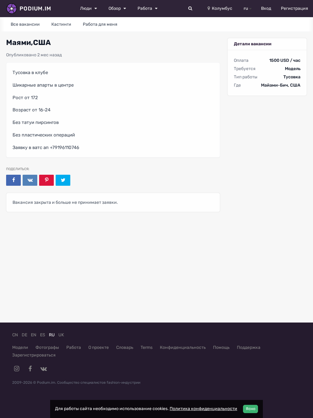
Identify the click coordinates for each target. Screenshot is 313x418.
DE (24, 335)
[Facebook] (13, 180)
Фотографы (47, 347)
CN (15, 335)
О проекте (98, 347)
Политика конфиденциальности (203, 408)
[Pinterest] (46, 180)
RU (52, 335)
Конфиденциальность (183, 347)
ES (42, 335)
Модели (20, 347)
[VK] (30, 180)
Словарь (124, 347)
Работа (73, 347)
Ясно (250, 408)
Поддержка (248, 347)
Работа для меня (100, 24)
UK (61, 335)
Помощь (221, 347)
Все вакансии (25, 24)
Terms (147, 347)
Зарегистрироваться (34, 355)
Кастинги (61, 24)
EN (33, 335)
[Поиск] (190, 8)
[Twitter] (63, 180)
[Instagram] (16, 368)
